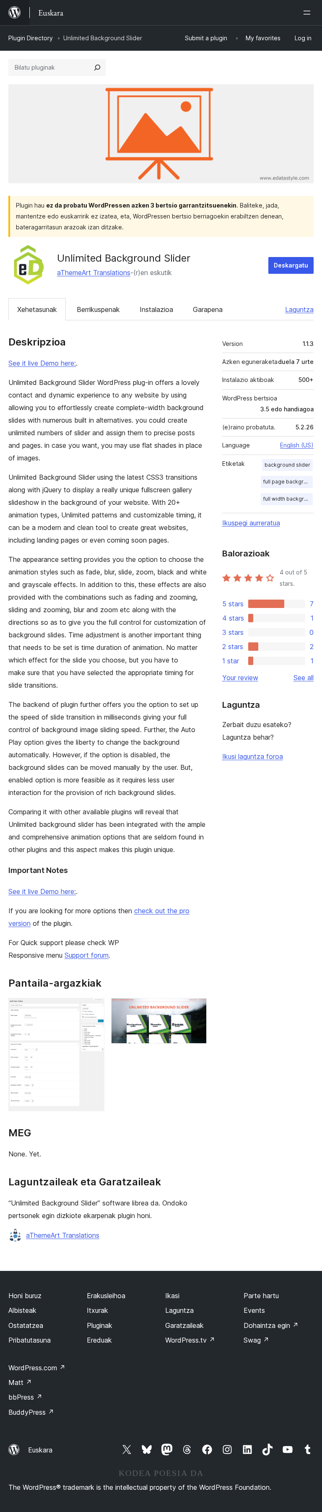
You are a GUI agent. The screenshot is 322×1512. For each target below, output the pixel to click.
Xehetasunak (37, 309)
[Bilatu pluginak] (97, 67)
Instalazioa (156, 309)
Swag (256, 1340)
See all (303, 677)
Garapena (208, 309)
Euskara (40, 1450)
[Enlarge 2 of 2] (195, 1009)
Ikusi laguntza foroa (252, 756)
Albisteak (22, 1310)
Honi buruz (25, 1295)
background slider (287, 465)
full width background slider (288, 499)
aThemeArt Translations (93, 272)
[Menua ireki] (308, 12)
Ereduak (99, 1340)
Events (254, 1310)
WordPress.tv (190, 1340)
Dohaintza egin (271, 1325)
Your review (240, 677)
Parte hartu (261, 1295)
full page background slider (288, 481)
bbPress (25, 1397)
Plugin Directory (30, 38)
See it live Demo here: (42, 363)
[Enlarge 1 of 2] (93, 1009)
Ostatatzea (25, 1325)
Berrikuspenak (98, 309)
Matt (20, 1382)
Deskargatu (291, 265)
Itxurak (97, 1310)
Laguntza (299, 309)
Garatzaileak (184, 1325)
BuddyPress (31, 1412)
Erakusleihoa (106, 1295)
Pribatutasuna (29, 1340)
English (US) (297, 445)
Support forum (87, 955)
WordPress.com (36, 1368)
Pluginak (99, 1325)
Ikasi (172, 1295)
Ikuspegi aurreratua (251, 523)
